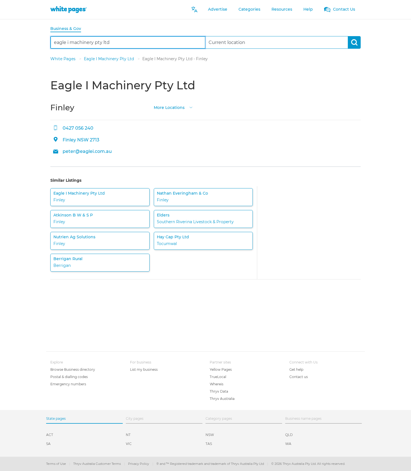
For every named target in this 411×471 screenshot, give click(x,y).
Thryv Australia (222, 399)
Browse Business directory (72, 369)
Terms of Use (56, 464)
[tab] (68, 29)
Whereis (216, 384)
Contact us (298, 377)
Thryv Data (219, 391)
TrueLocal (218, 377)
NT (128, 435)
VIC (129, 444)
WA (288, 444)
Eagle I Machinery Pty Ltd (109, 58)
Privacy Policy (139, 464)
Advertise (217, 9)
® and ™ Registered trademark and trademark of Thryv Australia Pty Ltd (210, 464)
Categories (249, 9)
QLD (289, 435)
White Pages (63, 58)
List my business (144, 369)
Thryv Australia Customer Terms (97, 464)
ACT (49, 435)
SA (48, 444)
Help (308, 9)
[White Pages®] (68, 9)
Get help (296, 369)
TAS (209, 444)
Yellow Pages (221, 369)
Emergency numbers (68, 384)
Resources (281, 9)
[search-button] (354, 42)
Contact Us (343, 9)
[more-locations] (191, 107)
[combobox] (128, 42)
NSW (210, 435)
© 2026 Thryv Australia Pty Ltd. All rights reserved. (308, 464)
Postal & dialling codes (69, 377)
